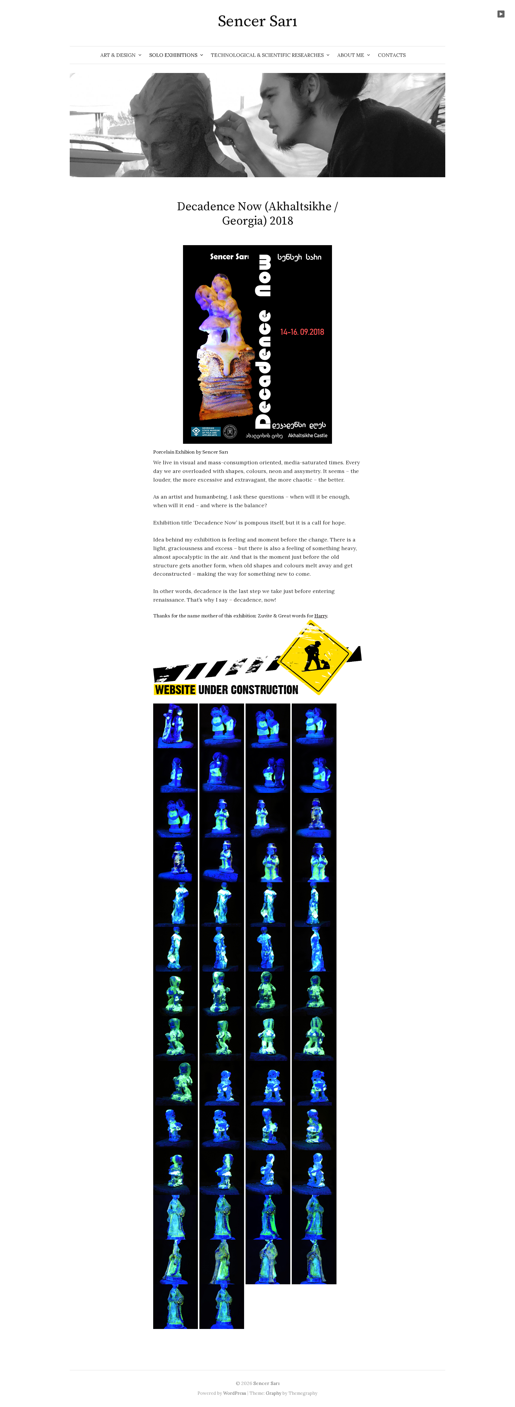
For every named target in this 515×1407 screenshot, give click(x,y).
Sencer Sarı (257, 21)
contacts (392, 55)
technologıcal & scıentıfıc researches (267, 55)
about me (350, 55)
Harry (320, 616)
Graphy (273, 1393)
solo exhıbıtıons (173, 55)
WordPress (234, 1393)
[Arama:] (440, 55)
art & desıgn (118, 55)
